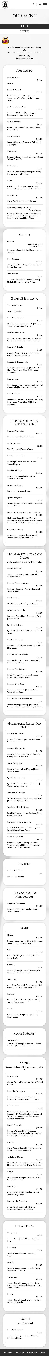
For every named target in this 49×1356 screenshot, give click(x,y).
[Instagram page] (37, 4)
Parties (20, 1353)
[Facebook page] (33, 4)
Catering (32, 1353)
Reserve (8, 1353)
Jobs (43, 1353)
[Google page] (40, 4)
